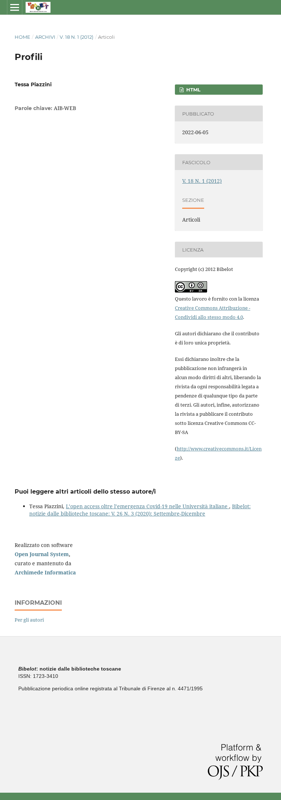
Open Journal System (42, 554)
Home (22, 37)
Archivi (45, 37)
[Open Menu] (14, 7)
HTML (193, 90)
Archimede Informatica (45, 572)
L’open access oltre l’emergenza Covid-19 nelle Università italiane (147, 506)
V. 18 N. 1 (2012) (76, 37)
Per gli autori (29, 619)
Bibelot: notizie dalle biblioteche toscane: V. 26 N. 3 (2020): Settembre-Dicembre (140, 510)
